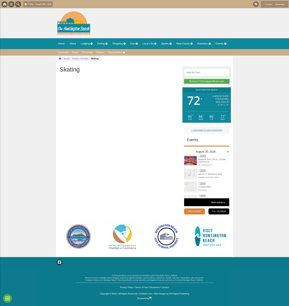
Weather (100, 52)
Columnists (62, 52)
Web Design (160, 293)
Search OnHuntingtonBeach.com (208, 81)
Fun (133, 43)
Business (202, 43)
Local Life (148, 43)
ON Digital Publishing (179, 293)
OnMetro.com (145, 293)
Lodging (85, 43)
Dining (100, 43)
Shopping (117, 43)
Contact (268, 4)
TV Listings (87, 52)
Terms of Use (141, 287)
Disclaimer (155, 287)
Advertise (279, 4)
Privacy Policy (126, 287)
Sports (165, 43)
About (73, 43)
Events (219, 43)
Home (61, 43)
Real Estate (183, 43)
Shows (75, 52)
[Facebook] (256, 4)
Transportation (115, 52)
